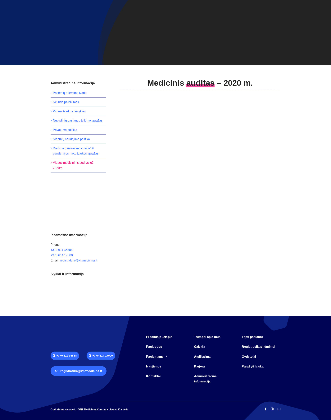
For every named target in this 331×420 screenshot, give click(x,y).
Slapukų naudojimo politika (71, 139)
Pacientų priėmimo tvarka (70, 93)
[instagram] (272, 409)
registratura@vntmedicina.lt (78, 260)
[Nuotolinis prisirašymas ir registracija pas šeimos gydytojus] (85, 284)
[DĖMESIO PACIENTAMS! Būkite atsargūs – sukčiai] (57, 288)
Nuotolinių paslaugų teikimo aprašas (77, 120)
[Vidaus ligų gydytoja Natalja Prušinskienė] (71, 288)
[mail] (279, 409)
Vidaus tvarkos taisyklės (69, 111)
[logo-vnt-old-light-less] (72, 334)
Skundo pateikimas (66, 102)
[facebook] (265, 409)
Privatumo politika (65, 130)
